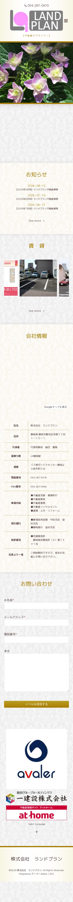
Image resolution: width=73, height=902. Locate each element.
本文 (7, 651)
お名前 (9, 600)
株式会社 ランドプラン (36, 859)
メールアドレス (14, 617)
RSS (52, 874)
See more (36, 220)
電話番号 (10, 634)
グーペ (34, 874)
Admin (44, 874)
